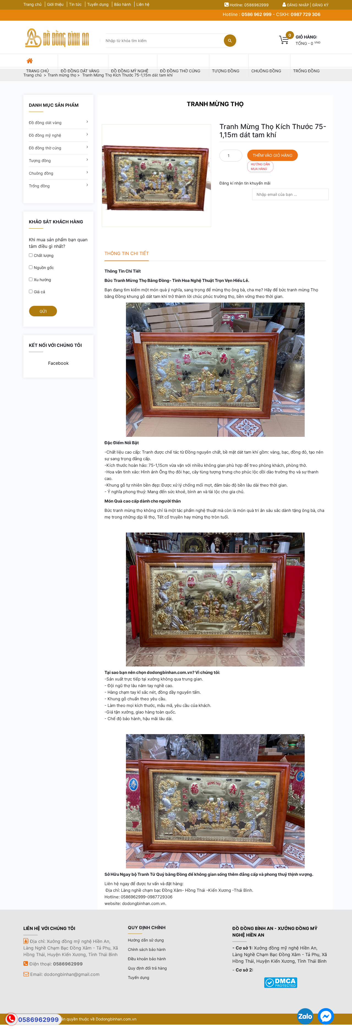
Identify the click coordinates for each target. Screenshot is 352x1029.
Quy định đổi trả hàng (147, 968)
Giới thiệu (55, 4)
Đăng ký (320, 5)
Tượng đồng (40, 160)
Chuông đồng (41, 173)
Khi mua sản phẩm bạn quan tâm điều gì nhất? (58, 243)
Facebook (58, 363)
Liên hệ (142, 4)
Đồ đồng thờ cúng (45, 148)
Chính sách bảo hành (147, 949)
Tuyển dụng (98, 4)
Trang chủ (32, 4)
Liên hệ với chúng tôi (49, 928)
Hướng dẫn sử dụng (146, 940)
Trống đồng (39, 185)
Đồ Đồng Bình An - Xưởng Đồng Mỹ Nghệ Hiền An (275, 932)
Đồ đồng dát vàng (45, 122)
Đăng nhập (298, 5)
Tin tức (75, 4)
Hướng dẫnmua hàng (260, 166)
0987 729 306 (305, 14)
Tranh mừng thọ (215, 104)
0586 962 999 (256, 14)
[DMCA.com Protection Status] (280, 982)
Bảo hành (122, 4)
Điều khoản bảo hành (147, 958)
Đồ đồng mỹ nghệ (45, 135)
